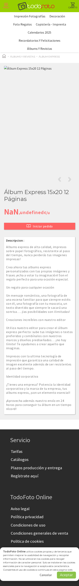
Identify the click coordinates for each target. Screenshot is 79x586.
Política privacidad (27, 516)
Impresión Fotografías (29, 16)
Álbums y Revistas (39, 49)
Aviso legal (20, 508)
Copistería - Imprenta (51, 24)
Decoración (57, 16)
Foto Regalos (22, 24)
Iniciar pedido (39, 226)
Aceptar (66, 575)
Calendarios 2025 (39, 32)
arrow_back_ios (60, 179)
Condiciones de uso (28, 525)
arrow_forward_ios (69, 179)
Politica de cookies (27, 541)
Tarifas (16, 451)
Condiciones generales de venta (39, 533)
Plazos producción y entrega (36, 467)
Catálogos (20, 459)
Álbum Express (49, 56)
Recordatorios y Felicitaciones (39, 40)
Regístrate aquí (24, 476)
